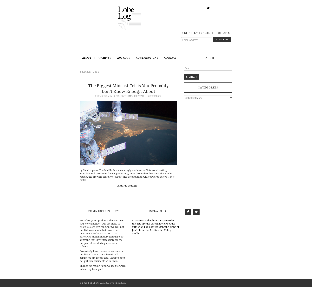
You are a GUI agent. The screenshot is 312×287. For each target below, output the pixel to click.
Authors (123, 57)
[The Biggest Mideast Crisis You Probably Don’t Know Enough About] (128, 133)
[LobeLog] (129, 18)
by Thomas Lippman (132, 96)
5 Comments (155, 96)
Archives (104, 57)
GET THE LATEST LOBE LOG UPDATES (206, 33)
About (86, 57)
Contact (170, 57)
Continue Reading (128, 185)
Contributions (147, 57)
